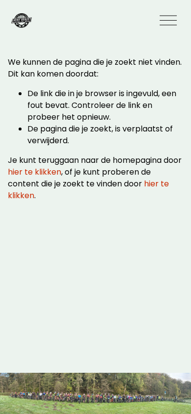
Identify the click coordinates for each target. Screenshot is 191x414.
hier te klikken (34, 172)
